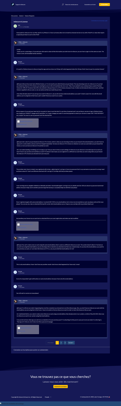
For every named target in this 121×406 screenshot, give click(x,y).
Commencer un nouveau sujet (99, 20)
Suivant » (71, 342)
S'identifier (104, 4)
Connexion (17, 350)
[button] (62, 4)
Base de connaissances (71, 4)
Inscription (26, 350)
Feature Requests (29, 16)
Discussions (14, 16)
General (21, 16)
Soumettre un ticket (90, 4)
